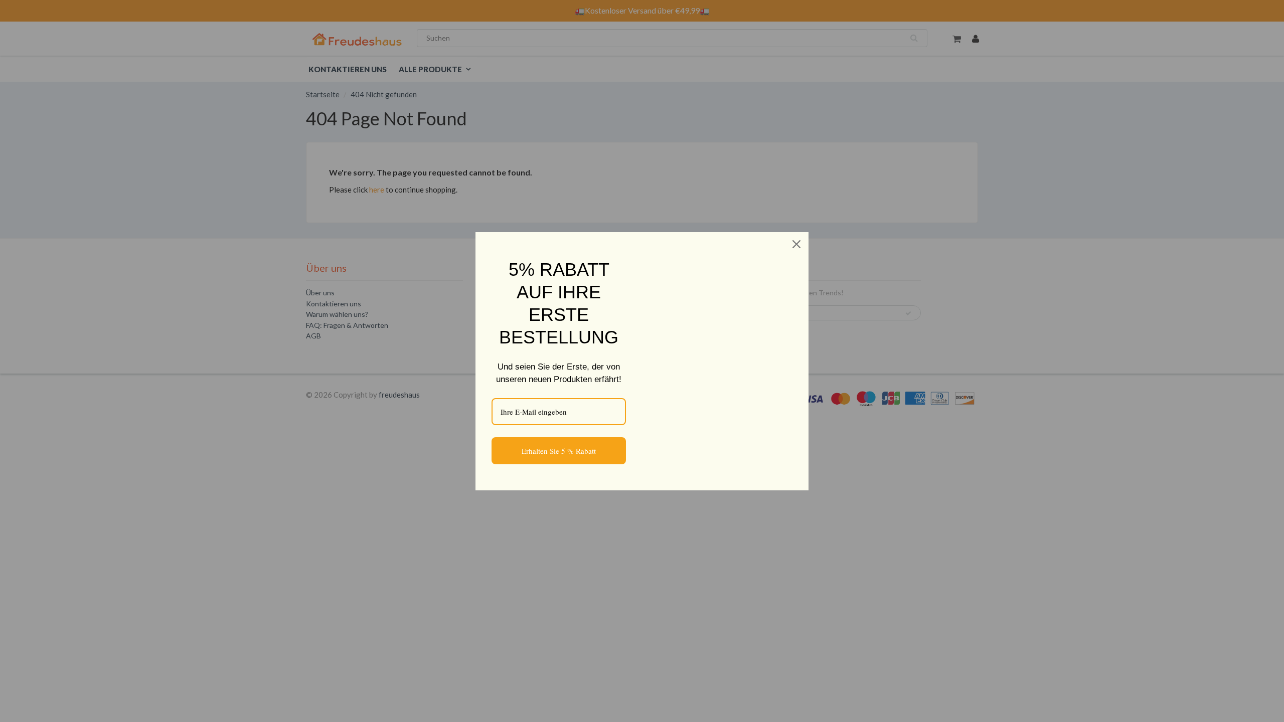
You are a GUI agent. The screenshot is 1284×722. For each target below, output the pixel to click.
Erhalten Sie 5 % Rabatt (559, 451)
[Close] (796, 244)
